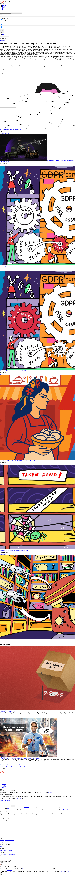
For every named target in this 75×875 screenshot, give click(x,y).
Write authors (2, 40)
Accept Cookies (3, 800)
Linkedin (4, 787)
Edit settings (8, 800)
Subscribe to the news (5, 71)
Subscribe (13, 790)
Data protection (3, 75)
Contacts (4, 10)
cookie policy (20, 814)
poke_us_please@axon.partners (6, 850)
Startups (1, 765)
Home (1, 846)
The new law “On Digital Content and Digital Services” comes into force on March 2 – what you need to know (20, 758)
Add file (1, 862)
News (3, 7)
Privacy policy (50, 792)
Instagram (4, 785)
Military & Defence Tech (4, 133)
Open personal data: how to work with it (7, 711)
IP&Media (2, 374)
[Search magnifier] (1, 14)
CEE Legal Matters (12, 69)
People (3, 6)
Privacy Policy (5, 778)
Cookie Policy (5, 780)
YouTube (4, 786)
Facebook (4, 784)
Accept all (7, 816)
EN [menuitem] (3, 34)
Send (1, 872)
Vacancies (4, 8)
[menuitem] (3, 34)
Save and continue (10, 840)
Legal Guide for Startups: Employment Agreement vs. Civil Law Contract (13, 766)
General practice (3, 757)
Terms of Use (4, 777)
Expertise (4, 5)
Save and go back (3, 840)
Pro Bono (4, 9)
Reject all (3, 816)
